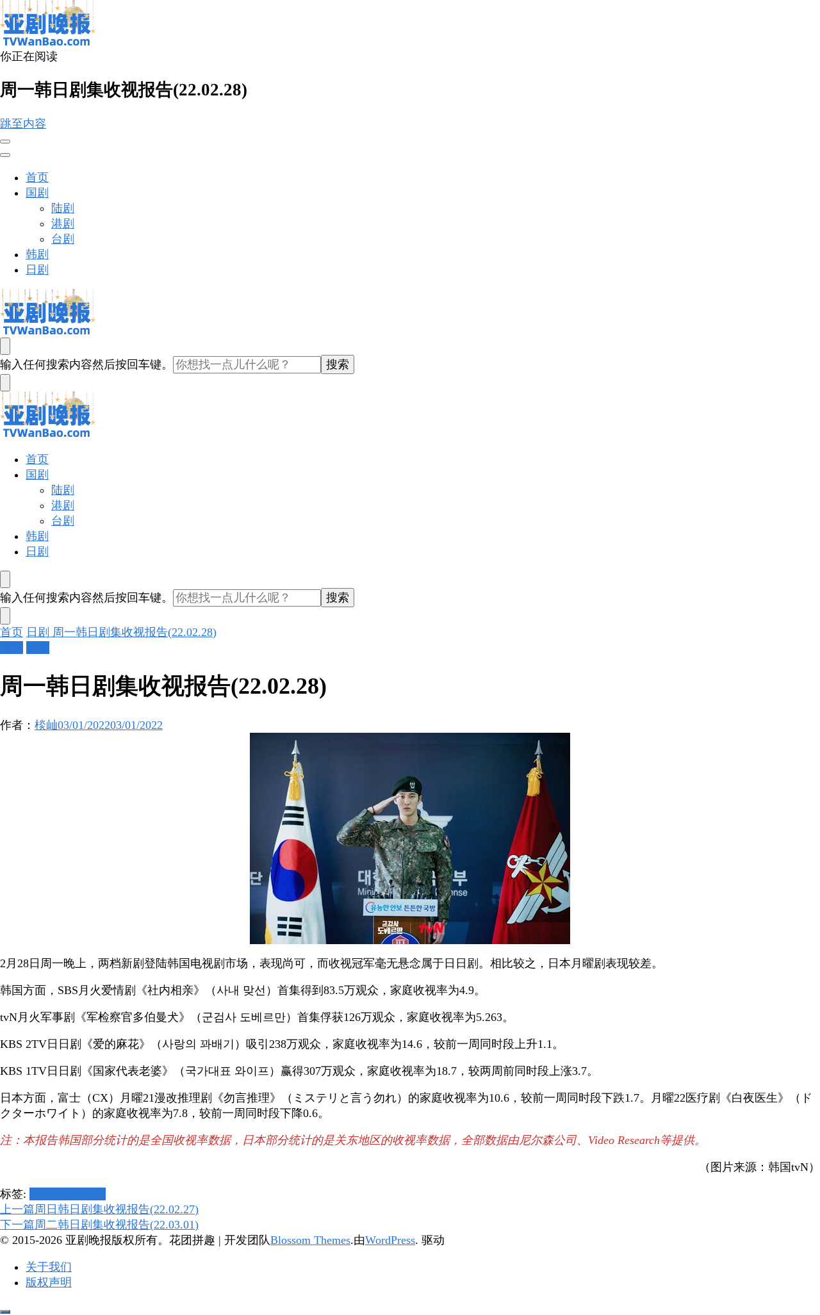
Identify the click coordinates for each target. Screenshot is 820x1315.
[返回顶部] (5, 1312)
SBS (78, 1194)
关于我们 (49, 1267)
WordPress (390, 1240)
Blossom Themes (310, 1240)
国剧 (37, 192)
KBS (56, 1194)
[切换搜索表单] (5, 346)
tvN (97, 1194)
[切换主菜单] (5, 141)
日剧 (37, 269)
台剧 (62, 239)
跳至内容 (23, 123)
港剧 (62, 223)
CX (37, 1194)
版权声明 (49, 1282)
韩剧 (37, 254)
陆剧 (62, 208)
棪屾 (46, 725)
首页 (37, 177)
